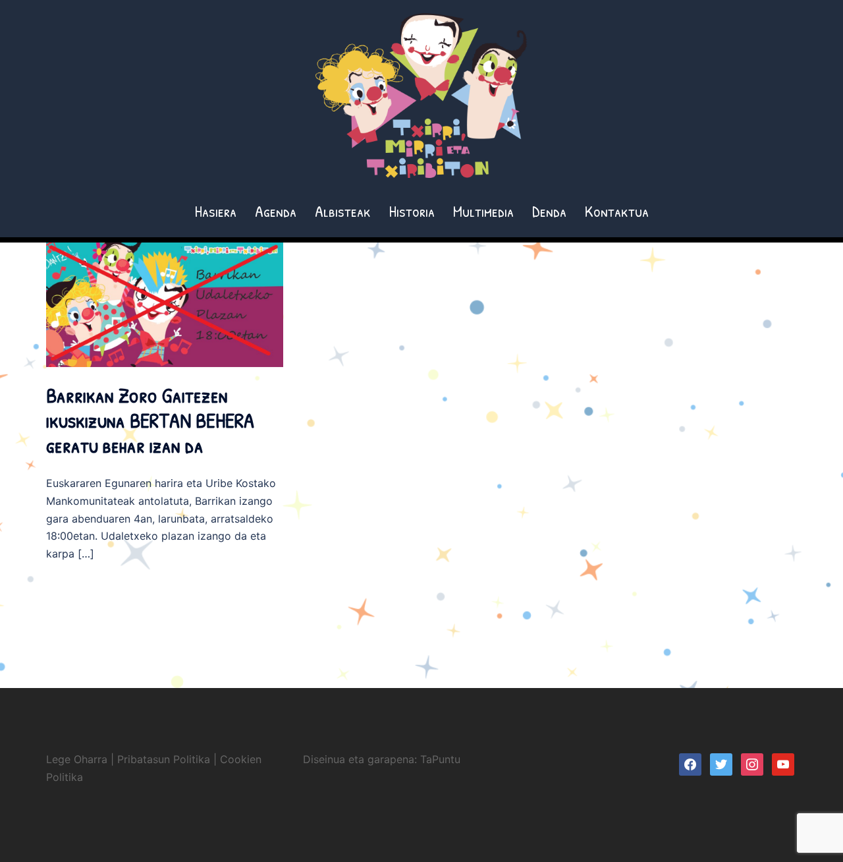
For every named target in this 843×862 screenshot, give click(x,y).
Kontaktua (617, 210)
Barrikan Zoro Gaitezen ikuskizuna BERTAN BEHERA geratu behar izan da (150, 420)
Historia (412, 210)
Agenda (275, 210)
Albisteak (343, 210)
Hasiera (215, 210)
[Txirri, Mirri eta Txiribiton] (421, 99)
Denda (549, 210)
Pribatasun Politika (163, 759)
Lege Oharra (76, 759)
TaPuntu (440, 759)
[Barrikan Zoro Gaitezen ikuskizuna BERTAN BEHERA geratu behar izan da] (164, 303)
